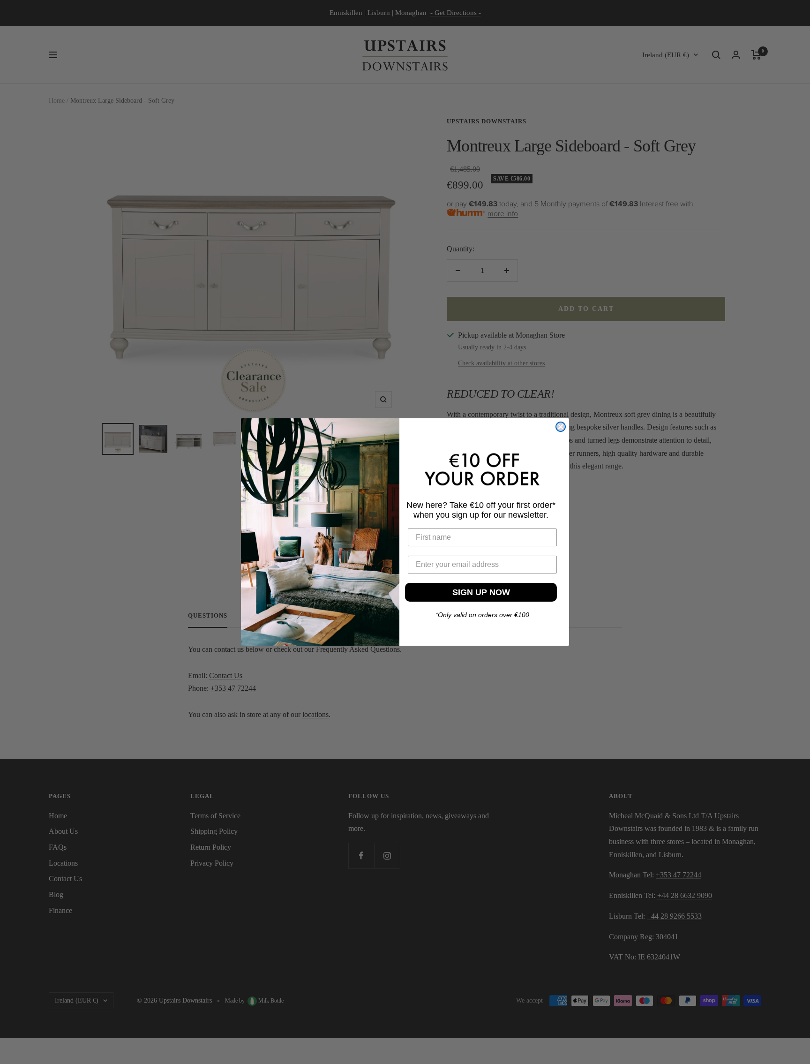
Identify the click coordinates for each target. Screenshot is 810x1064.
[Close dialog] (560, 426)
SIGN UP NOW (481, 592)
